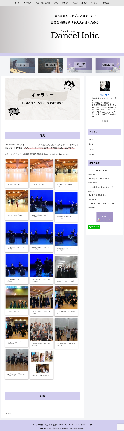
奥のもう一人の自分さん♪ (99, 178)
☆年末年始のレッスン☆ (98, 170)
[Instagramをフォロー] (105, 121)
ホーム (32, 425)
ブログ (91, 149)
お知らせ (92, 154)
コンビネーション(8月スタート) (101, 203)
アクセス (67, 425)
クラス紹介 (39, 425)
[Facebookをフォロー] (102, 121)
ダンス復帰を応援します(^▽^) (101, 187)
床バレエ (92, 144)
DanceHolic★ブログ (78, 425)
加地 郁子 (104, 95)
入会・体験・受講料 (51, 425)
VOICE (61, 425)
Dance (91, 139)
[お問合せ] (104, 217)
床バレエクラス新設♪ (97, 195)
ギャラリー (90, 425)
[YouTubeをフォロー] (107, 121)
